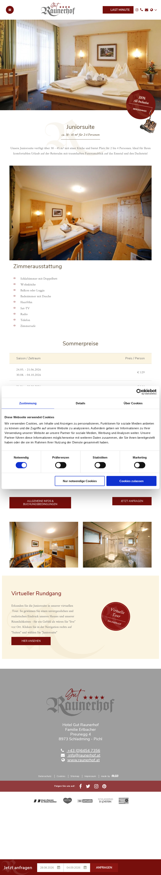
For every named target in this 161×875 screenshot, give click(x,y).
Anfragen (104, 867)
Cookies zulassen (131, 480)
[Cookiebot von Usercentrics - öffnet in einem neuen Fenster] (139, 392)
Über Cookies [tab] (133, 403)
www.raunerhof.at (83, 760)
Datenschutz (45, 776)
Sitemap (74, 776)
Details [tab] (80, 403)
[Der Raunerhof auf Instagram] (136, 10)
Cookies (61, 776)
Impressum (90, 776)
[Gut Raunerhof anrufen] (141, 10)
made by (106, 776)
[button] (40, 502)
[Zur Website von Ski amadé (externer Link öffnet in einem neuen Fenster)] (84, 801)
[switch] (60, 465)
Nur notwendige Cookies (80, 480)
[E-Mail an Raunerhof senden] (146, 10)
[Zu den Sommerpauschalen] (138, 133)
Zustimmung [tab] (28, 403)
